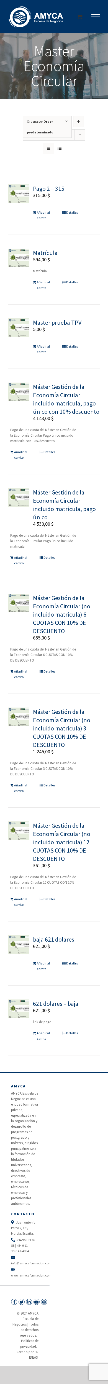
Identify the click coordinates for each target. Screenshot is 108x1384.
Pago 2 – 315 (48, 188)
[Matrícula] (18, 258)
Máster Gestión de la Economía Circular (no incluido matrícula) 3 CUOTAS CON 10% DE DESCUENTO (61, 728)
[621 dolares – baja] (18, 1008)
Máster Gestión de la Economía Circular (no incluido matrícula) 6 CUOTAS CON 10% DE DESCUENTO (61, 614)
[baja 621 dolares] (18, 944)
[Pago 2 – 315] (18, 193)
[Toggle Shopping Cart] (80, 17)
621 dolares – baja (55, 1003)
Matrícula (45, 253)
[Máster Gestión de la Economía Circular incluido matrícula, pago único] (18, 497)
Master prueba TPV (57, 322)
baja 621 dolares (53, 939)
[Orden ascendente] (78, 121)
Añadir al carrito (43, 215)
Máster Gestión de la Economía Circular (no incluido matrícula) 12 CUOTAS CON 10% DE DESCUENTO (61, 842)
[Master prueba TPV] (18, 327)
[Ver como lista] (59, 148)
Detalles (72, 212)
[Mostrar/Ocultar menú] (95, 16)
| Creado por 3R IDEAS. (27, 1352)
